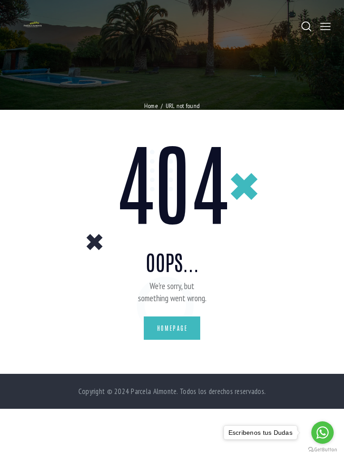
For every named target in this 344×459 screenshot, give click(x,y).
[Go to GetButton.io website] (322, 450)
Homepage (172, 328)
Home (151, 106)
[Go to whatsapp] (322, 432)
